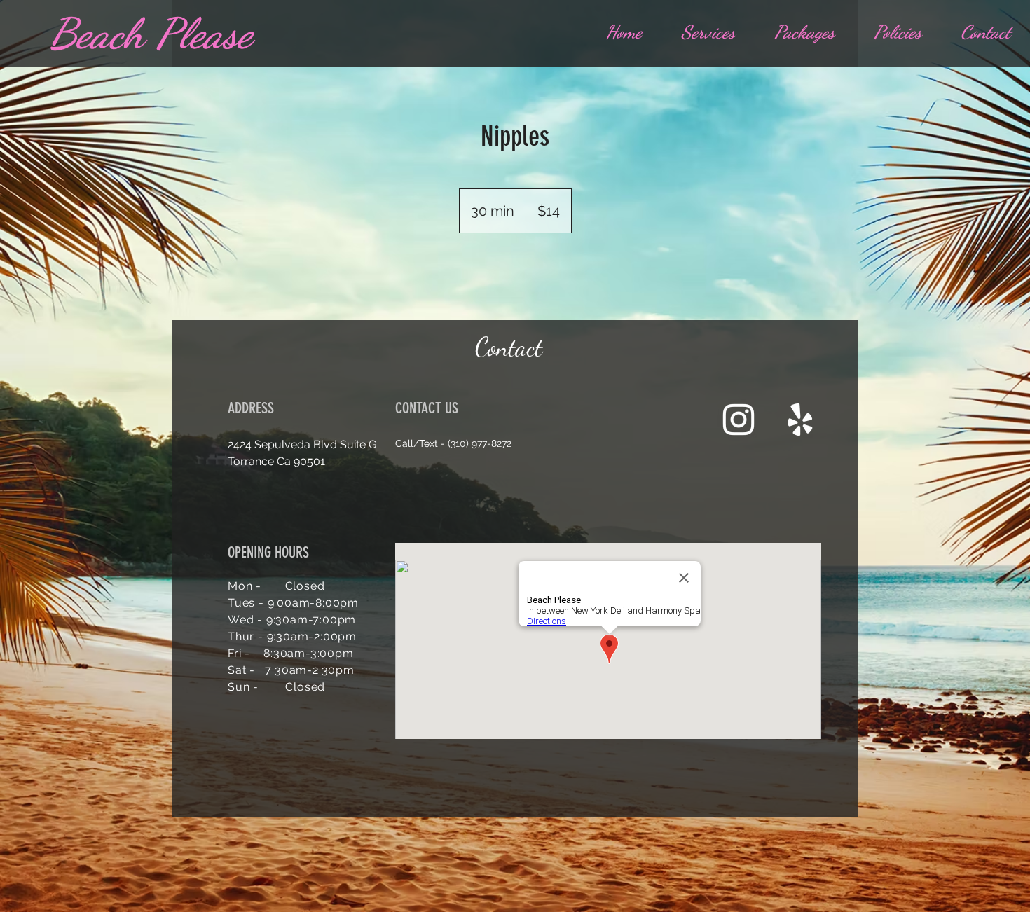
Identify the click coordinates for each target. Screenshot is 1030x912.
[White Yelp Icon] (800, 420)
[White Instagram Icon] (738, 420)
